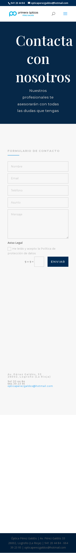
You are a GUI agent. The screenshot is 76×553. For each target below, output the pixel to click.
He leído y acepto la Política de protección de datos (32, 251)
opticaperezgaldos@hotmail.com (30, 386)
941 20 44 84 (18, 3)
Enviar (58, 261)
